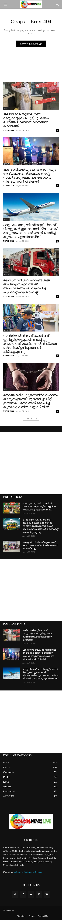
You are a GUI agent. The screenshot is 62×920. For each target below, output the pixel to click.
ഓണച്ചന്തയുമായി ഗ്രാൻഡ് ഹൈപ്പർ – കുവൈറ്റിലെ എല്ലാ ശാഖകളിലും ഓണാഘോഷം (39, 506)
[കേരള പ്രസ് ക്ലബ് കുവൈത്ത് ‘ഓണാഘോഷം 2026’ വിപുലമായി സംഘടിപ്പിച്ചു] (11, 546)
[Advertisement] (31, 463)
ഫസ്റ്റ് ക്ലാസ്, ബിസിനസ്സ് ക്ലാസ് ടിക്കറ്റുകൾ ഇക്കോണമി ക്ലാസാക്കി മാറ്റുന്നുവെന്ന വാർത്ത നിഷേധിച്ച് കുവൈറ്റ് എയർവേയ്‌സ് (30, 230)
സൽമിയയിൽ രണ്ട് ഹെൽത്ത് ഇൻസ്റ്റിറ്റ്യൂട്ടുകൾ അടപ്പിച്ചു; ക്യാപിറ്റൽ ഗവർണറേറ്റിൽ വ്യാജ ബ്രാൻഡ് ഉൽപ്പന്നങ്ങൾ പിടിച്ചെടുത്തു (30, 343)
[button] (5, 4)
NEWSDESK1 (8, 130)
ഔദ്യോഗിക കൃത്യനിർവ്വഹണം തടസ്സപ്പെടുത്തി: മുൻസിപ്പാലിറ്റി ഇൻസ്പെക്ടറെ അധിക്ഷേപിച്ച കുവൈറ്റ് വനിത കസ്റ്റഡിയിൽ (30, 401)
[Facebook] (23, 894)
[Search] (57, 4)
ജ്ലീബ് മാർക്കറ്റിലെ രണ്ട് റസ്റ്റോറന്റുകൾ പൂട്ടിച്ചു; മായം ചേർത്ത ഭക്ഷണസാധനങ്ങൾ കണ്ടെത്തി (26, 120)
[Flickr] (31, 894)
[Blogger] (15, 894)
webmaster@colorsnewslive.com (28, 872)
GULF (6, 108)
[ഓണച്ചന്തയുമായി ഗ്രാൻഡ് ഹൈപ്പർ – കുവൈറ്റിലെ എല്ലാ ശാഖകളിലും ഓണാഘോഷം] (11, 508)
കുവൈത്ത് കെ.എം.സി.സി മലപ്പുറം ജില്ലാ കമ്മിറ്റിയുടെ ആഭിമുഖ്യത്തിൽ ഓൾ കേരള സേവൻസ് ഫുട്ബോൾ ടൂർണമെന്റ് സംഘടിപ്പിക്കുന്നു (40, 526)
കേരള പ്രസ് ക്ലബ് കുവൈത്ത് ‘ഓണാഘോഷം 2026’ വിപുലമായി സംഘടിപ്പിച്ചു (39, 545)
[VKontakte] (47, 894)
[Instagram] (39, 894)
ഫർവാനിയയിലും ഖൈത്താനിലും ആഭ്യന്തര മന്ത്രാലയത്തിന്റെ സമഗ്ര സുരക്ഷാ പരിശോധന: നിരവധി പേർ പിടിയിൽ (29, 175)
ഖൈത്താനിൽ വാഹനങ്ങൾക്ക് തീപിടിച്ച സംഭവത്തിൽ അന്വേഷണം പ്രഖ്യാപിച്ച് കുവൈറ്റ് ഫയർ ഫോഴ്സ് (26, 286)
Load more (30, 418)
